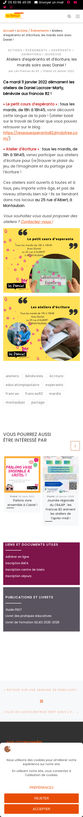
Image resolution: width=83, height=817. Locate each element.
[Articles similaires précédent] (65, 445)
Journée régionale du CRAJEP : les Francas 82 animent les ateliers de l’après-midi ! (61, 509)
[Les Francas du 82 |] (13, 16)
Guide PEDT (14, 610)
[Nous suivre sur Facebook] (68, 2)
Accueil (8, 31)
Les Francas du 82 (26, 71)
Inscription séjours (18, 576)
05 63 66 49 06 (19, 2)
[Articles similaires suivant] (75, 445)
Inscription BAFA (17, 563)
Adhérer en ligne (17, 557)
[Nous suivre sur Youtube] (75, 2)
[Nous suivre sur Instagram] (11, 7)
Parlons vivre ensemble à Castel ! (22, 502)
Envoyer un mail (51, 2)
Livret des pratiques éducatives (29, 616)
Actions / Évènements (33, 31)
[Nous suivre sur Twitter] (4, 7)
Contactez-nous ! (37, 221)
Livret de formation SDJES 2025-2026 (32, 622)
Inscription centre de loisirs (25, 570)
